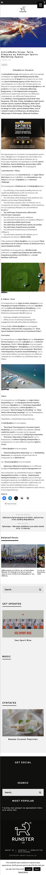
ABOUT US (9, 850)
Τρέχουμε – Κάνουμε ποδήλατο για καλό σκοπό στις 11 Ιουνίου (23, 527)
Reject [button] (37, 869)
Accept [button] (28, 869)
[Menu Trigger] (40, 5)
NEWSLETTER (37, 850)
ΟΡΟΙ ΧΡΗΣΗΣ (24, 852)
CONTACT (22, 850)
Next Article (23, 523)
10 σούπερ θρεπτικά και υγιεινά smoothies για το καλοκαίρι (23, 740)
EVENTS (4, 64)
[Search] (44, 2)
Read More (23, 872)
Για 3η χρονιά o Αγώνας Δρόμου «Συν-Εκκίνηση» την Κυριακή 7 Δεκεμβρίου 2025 (17, 572)
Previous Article (23, 514)
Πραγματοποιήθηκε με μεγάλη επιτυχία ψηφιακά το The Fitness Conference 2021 (23, 642)
